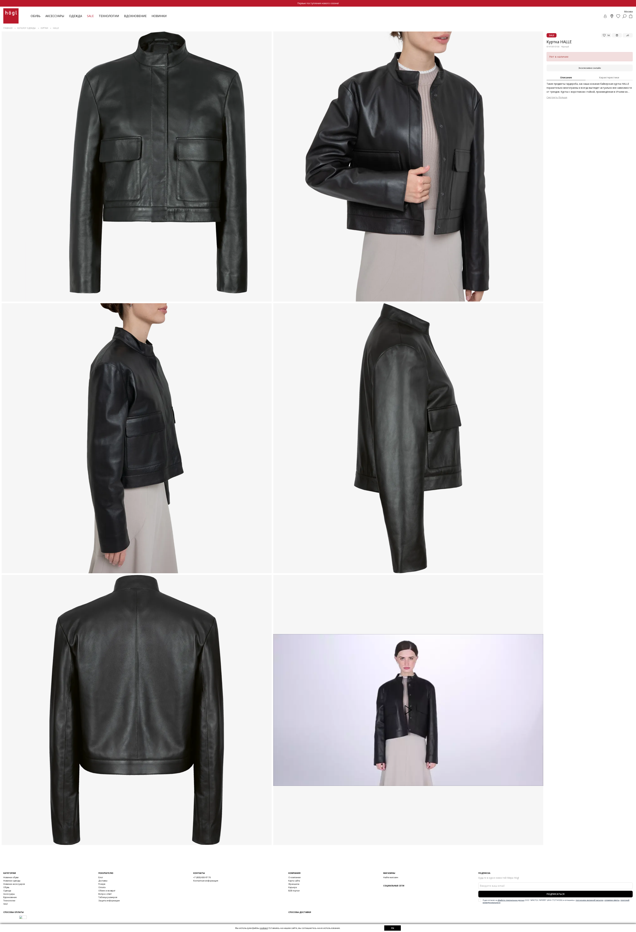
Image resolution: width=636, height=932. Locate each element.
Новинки (159, 16)
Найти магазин (390, 877)
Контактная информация (205, 880)
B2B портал (294, 890)
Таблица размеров (107, 897)
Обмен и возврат (106, 890)
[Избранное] (618, 16)
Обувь (35, 16)
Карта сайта (294, 880)
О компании (294, 877)
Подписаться (555, 894)
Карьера (292, 887)
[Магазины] (612, 16)
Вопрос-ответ (105, 894)
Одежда (75, 16)
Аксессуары (54, 16)
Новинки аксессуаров (14, 884)
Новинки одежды (11, 880)
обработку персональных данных (511, 900)
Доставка (102, 880)
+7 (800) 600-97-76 (202, 877)
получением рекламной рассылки (589, 900)
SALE (5, 904)
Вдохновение (135, 16)
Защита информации (109, 900)
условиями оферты (611, 900)
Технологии (9, 900)
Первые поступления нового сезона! (318, 3)
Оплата (102, 887)
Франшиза (293, 884)
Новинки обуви (11, 877)
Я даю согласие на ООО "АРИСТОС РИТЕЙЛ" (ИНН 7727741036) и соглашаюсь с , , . (556, 901)
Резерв (101, 884)
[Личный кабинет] (606, 16)
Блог (100, 877)
